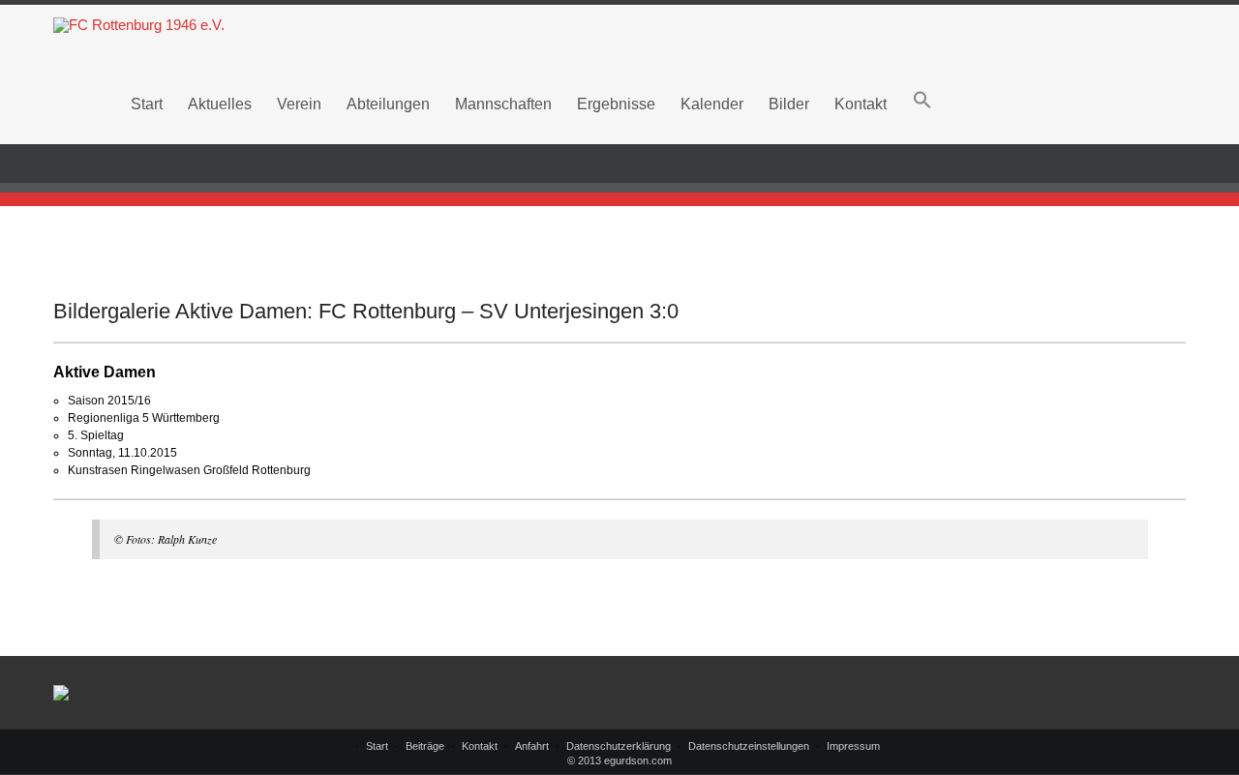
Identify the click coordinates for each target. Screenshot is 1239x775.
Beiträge (425, 746)
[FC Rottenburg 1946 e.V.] (619, 25)
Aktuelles (220, 104)
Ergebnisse (616, 104)
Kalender (711, 104)
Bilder (789, 104)
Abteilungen (388, 104)
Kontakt (860, 104)
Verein (299, 104)
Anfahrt (532, 746)
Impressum (853, 746)
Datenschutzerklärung (618, 746)
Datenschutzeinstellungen (748, 746)
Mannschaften (503, 104)
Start (147, 104)
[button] (922, 104)
